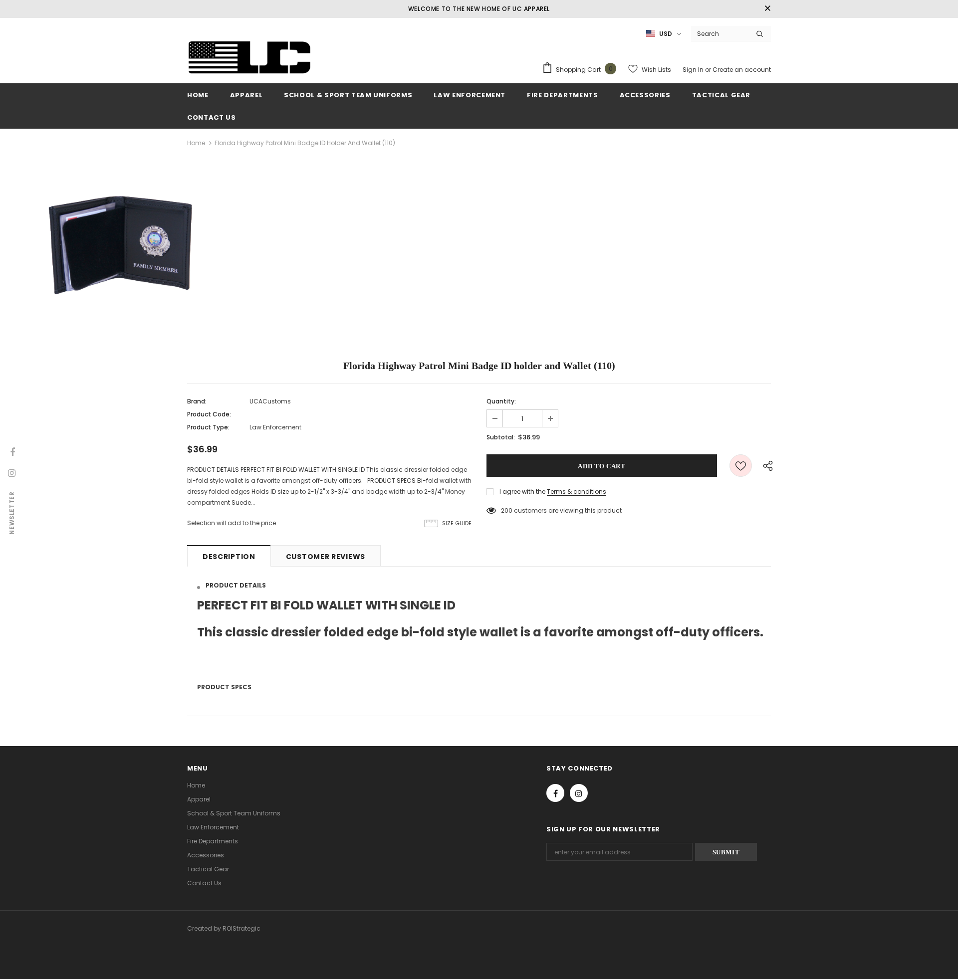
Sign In (694, 69)
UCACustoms (270, 401)
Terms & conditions (576, 491)
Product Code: (209, 414)
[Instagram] (579, 793)
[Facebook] (555, 793)
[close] (767, 9)
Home (196, 143)
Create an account (742, 69)
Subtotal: (500, 437)
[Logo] (249, 58)
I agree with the (522, 491)
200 (506, 510)
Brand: (197, 401)
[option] (125, 251)
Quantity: (501, 401)
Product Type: (208, 427)
